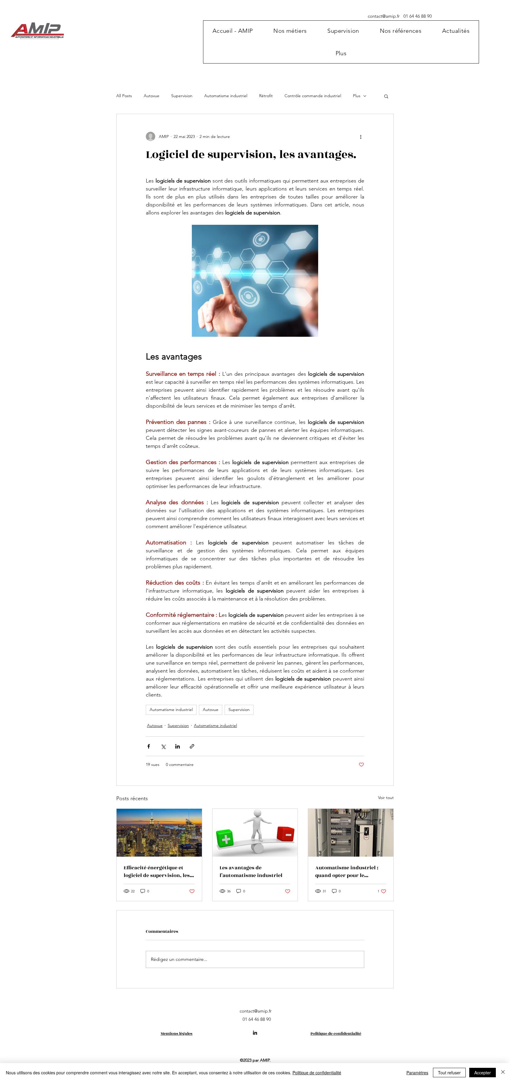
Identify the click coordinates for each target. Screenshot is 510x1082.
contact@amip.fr (384, 16)
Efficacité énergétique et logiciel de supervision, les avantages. (157, 871)
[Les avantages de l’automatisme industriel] (255, 833)
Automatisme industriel (225, 95)
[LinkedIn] (255, 1033)
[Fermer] (502, 1072)
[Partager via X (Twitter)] (163, 746)
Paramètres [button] (417, 1073)
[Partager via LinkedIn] (177, 746)
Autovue (151, 95)
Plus (356, 95)
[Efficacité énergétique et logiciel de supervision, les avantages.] (159, 833)
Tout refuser (449, 1073)
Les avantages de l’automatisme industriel (251, 871)
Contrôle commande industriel (313, 95)
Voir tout (386, 797)
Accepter (482, 1073)
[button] (290, 31)
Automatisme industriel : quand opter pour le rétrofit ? (346, 871)
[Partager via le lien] (192, 746)
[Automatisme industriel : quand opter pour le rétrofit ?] (350, 833)
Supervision (181, 95)
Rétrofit (266, 95)
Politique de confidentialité (316, 1073)
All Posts (124, 95)
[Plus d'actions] (360, 136)
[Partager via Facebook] (148, 746)
